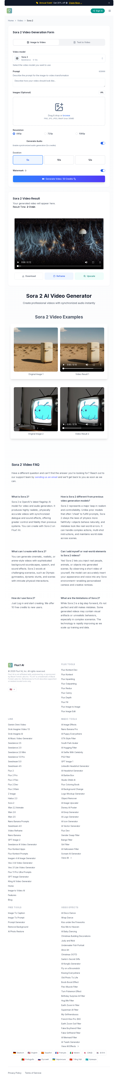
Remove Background (18, 927)
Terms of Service (33, 1073)
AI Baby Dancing (69, 931)
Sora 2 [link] (30, 20)
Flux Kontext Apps (16, 849)
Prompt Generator (16, 922)
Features (12, 895)
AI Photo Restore (16, 931)
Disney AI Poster (69, 807)
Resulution (18, 130)
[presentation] (59, 111)
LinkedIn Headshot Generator (75, 766)
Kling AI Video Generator (20, 881)
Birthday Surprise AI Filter (73, 996)
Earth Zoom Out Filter (71, 1023)
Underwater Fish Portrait (72, 945)
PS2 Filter (65, 757)
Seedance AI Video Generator (22, 844)
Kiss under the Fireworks (73, 922)
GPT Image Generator (18, 876)
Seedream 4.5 (14, 766)
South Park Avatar (69, 743)
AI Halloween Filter (70, 849)
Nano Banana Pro (69, 729)
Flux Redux (66, 688)
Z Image (12, 794)
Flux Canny (66, 693)
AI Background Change (72, 789)
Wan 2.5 (12, 817)
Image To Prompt (16, 917)
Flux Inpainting (68, 679)
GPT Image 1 (67, 761)
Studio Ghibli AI (68, 780)
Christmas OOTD (69, 954)
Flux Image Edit (68, 711)
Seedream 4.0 (15, 826)
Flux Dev (65, 830)
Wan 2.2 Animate (16, 807)
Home (11, 20)
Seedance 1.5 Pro (16, 757)
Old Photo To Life (69, 977)
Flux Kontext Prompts (18, 853)
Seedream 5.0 (14, 761)
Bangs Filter (66, 840)
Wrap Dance (67, 917)
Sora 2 (11, 803)
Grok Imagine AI (15, 734)
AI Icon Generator (69, 821)
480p (19, 133)
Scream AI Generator (71, 853)
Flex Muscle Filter (69, 987)
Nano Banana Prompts (18, 821)
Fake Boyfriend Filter (71, 1028)
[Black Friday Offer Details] (66, 3)
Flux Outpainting (69, 683)
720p (50, 133)
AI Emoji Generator (70, 812)
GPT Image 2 (14, 840)
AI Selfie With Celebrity (72, 752)
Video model (19, 52)
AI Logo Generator (70, 817)
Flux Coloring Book (70, 784)
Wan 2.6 (12, 812)
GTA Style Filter (68, 738)
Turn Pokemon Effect (71, 991)
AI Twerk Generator (70, 1042)
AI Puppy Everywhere (71, 734)
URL (102, 92)
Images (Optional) (22, 92)
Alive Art (65, 950)
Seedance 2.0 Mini (17, 752)
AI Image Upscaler (69, 803)
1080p (82, 133)
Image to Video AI (16, 890)
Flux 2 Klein (13, 789)
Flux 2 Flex (13, 780)
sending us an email (46, 477)
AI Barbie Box (67, 775)
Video (20, 20)
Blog (10, 900)
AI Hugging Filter (69, 747)
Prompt (16, 71)
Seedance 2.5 (14, 743)
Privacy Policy (14, 1073)
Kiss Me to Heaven (70, 927)
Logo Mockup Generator (73, 794)
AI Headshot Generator (72, 770)
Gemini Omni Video (17, 724)
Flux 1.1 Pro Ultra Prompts (19, 872)
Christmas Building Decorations (76, 936)
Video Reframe (15, 830)
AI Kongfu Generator (71, 963)
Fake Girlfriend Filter (70, 1033)
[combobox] (59, 58)
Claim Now (75, 3)
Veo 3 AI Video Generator (20, 863)
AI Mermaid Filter (69, 1037)
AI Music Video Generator (20, 738)
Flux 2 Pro (13, 775)
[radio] (14, 134)
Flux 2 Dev (13, 784)
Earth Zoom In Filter (70, 1005)
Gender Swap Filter (70, 835)
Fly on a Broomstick (70, 968)
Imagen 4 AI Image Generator (22, 858)
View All (65, 858)
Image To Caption (16, 913)
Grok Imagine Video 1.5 (19, 729)
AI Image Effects (68, 724)
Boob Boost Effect (70, 982)
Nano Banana (14, 835)
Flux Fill (64, 702)
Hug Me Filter (67, 1000)
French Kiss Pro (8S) (71, 1019)
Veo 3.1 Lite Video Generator (21, 867)
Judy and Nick (68, 940)
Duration (17, 152)
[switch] (103, 143)
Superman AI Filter (69, 1010)
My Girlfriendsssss (69, 1014)
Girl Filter (65, 844)
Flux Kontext (67, 674)
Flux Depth (66, 697)
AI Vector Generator (70, 826)
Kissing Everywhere (70, 973)
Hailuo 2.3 (12, 798)
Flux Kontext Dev (69, 670)
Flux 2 (11, 770)
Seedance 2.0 (14, 747)
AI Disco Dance (68, 913)
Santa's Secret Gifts (70, 959)
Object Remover (69, 798)
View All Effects (68, 1046)
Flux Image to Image (70, 707)
